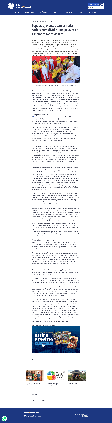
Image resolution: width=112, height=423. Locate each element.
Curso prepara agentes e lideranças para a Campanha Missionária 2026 (54, 384)
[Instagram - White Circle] (103, 4)
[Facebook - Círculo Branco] (101, 4)
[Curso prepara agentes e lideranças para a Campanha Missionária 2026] (56, 375)
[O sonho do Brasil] (77, 375)
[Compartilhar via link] (32, 359)
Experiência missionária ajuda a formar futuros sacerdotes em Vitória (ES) (34, 384)
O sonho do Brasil (73, 383)
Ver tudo (84, 367)
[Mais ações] (79, 21)
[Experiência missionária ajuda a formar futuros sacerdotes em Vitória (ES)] (35, 375)
